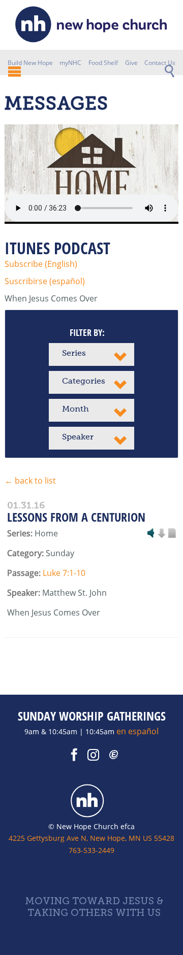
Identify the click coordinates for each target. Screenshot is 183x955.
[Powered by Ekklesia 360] (114, 755)
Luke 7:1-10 (64, 572)
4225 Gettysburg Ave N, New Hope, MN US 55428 (91, 838)
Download (161, 533)
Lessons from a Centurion (76, 516)
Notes (172, 533)
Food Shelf (103, 62)
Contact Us (159, 62)
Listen (151, 533)
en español (137, 731)
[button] (91, 354)
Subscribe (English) (41, 263)
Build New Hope (30, 62)
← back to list (30, 480)
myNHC (70, 62)
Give (131, 62)
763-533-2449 (91, 850)
